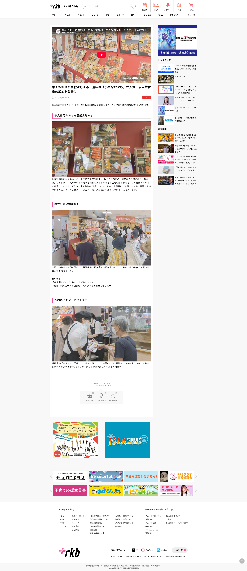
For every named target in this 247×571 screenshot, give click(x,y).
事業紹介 (75, 519)
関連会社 (118, 526)
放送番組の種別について (100, 519)
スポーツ (120, 15)
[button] (51, 476)
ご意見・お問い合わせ (124, 516)
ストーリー (76, 522)
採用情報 (75, 526)
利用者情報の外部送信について (177, 556)
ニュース (95, 15)
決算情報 (149, 533)
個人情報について (173, 516)
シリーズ (191, 15)
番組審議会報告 (96, 522)
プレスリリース (151, 529)
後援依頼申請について (124, 519)
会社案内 (75, 529)
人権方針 (169, 519)
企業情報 (149, 519)
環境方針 (93, 529)
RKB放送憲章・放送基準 (100, 516)
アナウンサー (175, 15)
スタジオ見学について (124, 522)
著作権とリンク (156, 556)
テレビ (55, 15)
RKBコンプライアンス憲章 (177, 522)
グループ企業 (150, 522)
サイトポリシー (116, 556)
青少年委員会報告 (97, 533)
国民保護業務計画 (97, 526)
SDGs (160, 15)
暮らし (133, 15)
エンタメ (147, 15)
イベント (80, 15)
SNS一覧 (179, 550)
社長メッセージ (78, 516)
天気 (107, 15)
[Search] (131, 6)
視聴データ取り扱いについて (136, 556)
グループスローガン (153, 516)
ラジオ (67, 15)
